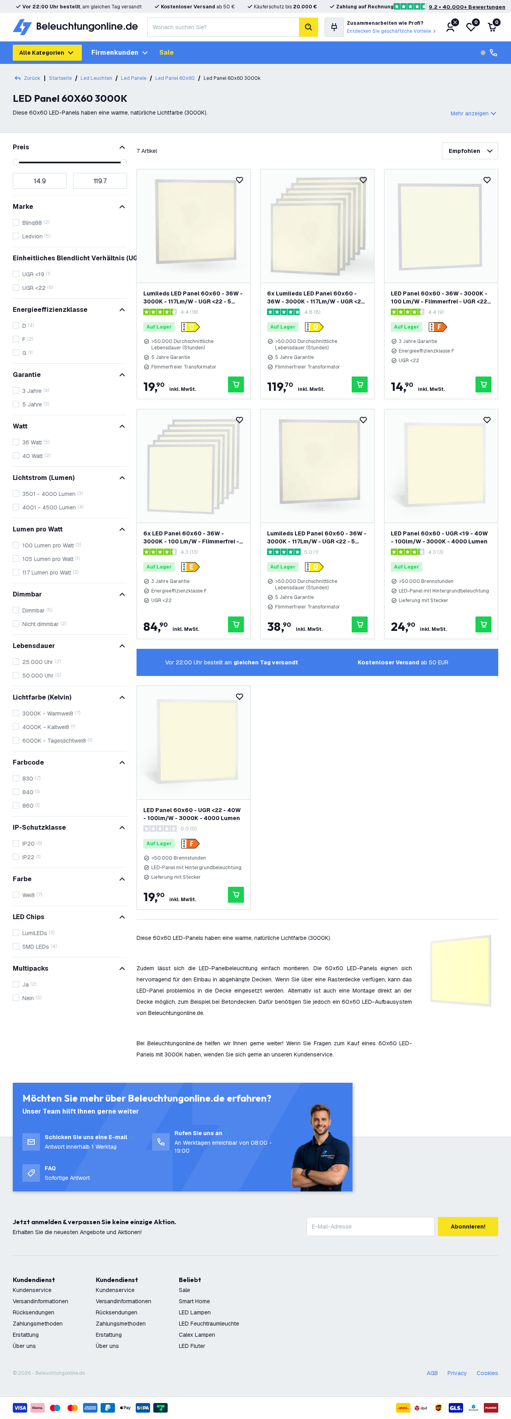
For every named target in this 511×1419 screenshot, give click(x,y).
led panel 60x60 (175, 78)
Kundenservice (32, 1290)
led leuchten (96, 78)
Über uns (24, 1346)
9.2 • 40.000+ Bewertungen (467, 7)
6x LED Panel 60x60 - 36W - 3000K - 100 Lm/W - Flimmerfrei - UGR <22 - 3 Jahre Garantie (191, 537)
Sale (166, 52)
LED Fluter (192, 1346)
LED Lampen (195, 1312)
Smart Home (194, 1301)
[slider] (16, 162)
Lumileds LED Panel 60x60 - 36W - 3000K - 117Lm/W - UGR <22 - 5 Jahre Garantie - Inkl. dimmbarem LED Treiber (316, 537)
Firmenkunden (115, 52)
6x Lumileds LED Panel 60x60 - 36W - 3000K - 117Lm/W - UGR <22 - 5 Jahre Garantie (315, 297)
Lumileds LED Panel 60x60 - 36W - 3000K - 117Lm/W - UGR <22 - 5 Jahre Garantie (193, 297)
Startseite (60, 78)
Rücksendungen (33, 1312)
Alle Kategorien (41, 52)
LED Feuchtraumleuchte (209, 1323)
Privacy (457, 1373)
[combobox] (223, 27)
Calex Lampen (197, 1334)
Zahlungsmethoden (38, 1323)
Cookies (487, 1373)
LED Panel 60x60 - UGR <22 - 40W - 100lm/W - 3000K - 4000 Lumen (192, 814)
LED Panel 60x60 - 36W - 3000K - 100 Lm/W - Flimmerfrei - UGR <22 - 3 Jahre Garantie (441, 297)
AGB (432, 1373)
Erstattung (26, 1334)
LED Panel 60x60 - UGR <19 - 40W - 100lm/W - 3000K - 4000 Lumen (439, 537)
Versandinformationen (40, 1301)
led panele (134, 78)
